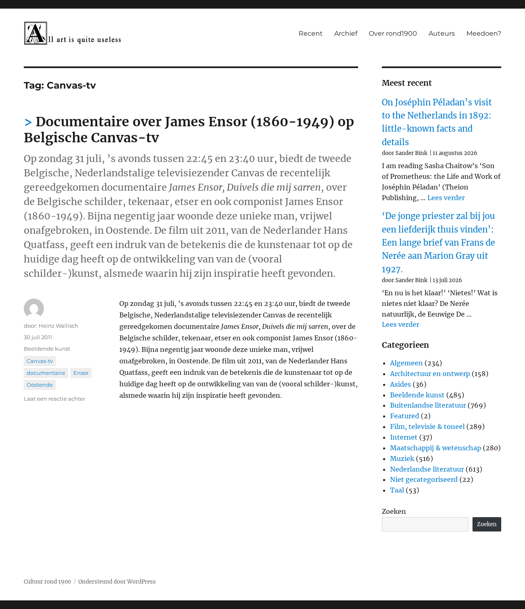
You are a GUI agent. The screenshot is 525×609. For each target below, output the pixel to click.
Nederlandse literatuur (427, 469)
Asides (400, 384)
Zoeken (394, 511)
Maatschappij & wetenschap (435, 448)
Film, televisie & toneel (427, 426)
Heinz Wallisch (58, 325)
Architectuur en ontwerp (430, 374)
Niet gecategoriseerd (424, 479)
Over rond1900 (393, 33)
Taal (397, 490)
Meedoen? (483, 33)
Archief (345, 33)
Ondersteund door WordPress (117, 581)
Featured (404, 416)
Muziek (402, 458)
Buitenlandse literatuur (428, 405)
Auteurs (442, 33)
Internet (404, 437)
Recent (311, 33)
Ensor (81, 373)
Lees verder (446, 198)
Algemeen (406, 363)
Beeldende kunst (47, 348)
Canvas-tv (40, 361)
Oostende (40, 384)
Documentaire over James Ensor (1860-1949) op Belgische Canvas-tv (189, 130)
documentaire (46, 373)
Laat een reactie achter (54, 398)
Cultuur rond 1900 (47, 581)
